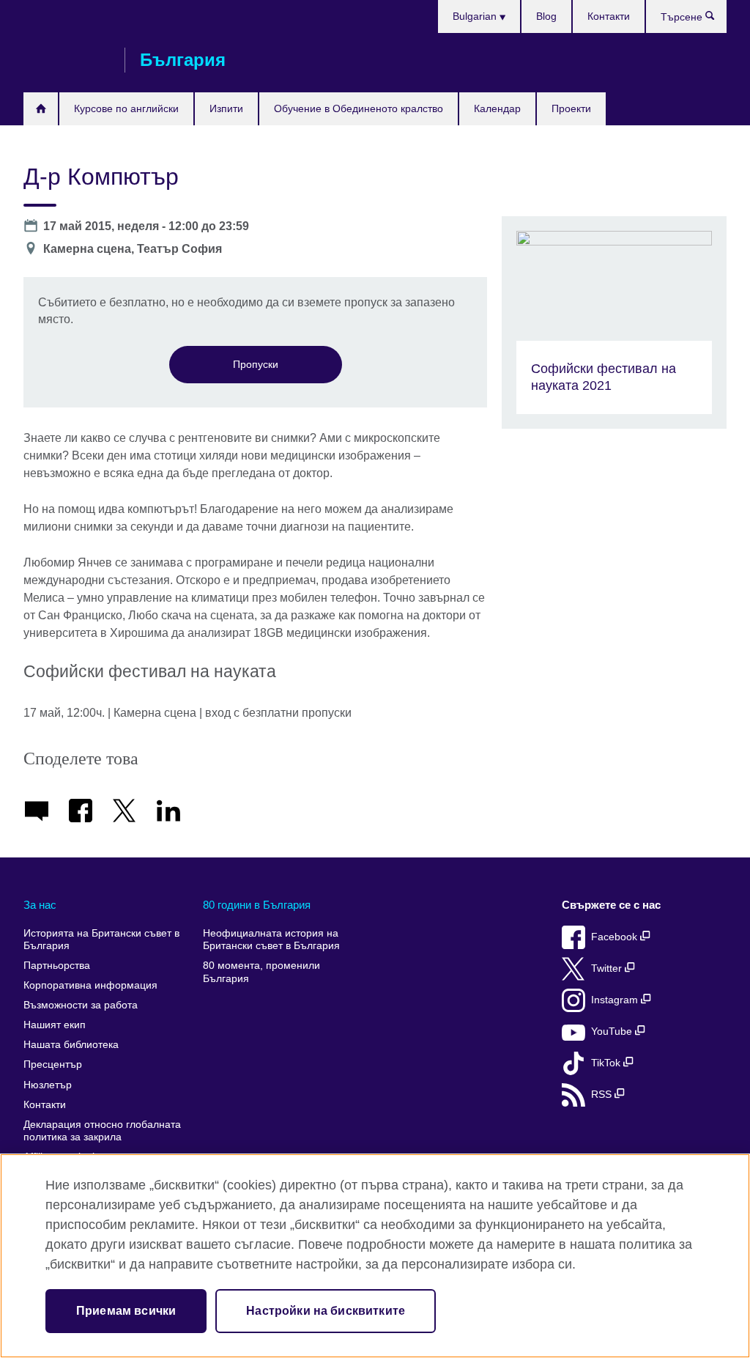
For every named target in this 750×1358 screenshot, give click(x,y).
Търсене (717, 19)
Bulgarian (476, 16)
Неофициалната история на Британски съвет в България (271, 940)
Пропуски (255, 364)
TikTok (607, 1063)
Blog (546, 16)
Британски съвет (66, 60)
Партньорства (56, 965)
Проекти (571, 108)
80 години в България (257, 904)
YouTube (613, 1031)
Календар (497, 108)
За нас (39, 904)
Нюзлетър (47, 1085)
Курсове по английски (126, 108)
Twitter (608, 968)
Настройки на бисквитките (325, 1311)
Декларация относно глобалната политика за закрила (102, 1131)
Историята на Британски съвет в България (101, 940)
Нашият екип (54, 1024)
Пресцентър (52, 1064)
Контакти (608, 16)
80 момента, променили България (261, 972)
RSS (603, 1094)
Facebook (615, 936)
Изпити (226, 108)
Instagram (616, 999)
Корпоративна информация (90, 985)
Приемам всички (126, 1311)
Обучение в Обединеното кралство (358, 108)
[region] (375, 1256)
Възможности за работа (80, 1005)
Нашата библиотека (71, 1044)
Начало (40, 108)
